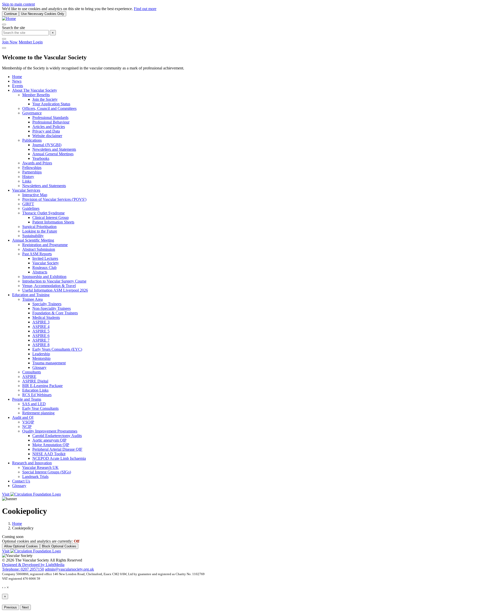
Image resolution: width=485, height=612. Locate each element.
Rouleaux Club (44, 267)
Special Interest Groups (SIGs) (46, 472)
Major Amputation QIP (50, 445)
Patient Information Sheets (53, 222)
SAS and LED (34, 404)
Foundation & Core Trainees (55, 313)
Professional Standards (50, 117)
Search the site (13, 28)
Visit (6, 494)
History (28, 176)
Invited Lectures (45, 258)
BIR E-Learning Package (42, 386)
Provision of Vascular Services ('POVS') (54, 199)
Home (17, 76)
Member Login (31, 42)
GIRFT (28, 204)
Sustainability (33, 236)
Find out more (145, 9)
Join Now (10, 42)
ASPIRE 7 (41, 340)
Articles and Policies (48, 126)
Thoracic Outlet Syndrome (43, 213)
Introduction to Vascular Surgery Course (54, 281)
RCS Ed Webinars (37, 395)
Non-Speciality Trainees (51, 308)
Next (25, 607)
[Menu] (4, 48)
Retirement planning (38, 413)
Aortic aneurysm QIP (49, 440)
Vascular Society (45, 263)
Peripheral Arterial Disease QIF (57, 449)
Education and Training (31, 295)
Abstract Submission (38, 249)
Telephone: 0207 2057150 (23, 569)
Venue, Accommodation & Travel (49, 286)
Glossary (39, 367)
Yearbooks (40, 158)
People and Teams (26, 399)
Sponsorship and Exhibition (44, 276)
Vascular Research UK (40, 467)
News (16, 81)
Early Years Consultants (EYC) (57, 349)
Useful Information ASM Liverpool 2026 (55, 290)
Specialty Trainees (46, 304)
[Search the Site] (4, 24)
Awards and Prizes (37, 163)
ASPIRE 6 (41, 336)
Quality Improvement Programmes (49, 431)
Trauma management (49, 363)
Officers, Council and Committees (49, 108)
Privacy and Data (46, 131)
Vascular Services (26, 190)
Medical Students (46, 317)
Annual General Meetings (53, 154)
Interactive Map (34, 195)
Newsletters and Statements (54, 149)
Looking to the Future (39, 231)
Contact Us (21, 481)
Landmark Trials (35, 476)
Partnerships (32, 172)
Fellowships (31, 167)
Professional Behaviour (50, 122)
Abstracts (39, 272)
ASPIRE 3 (41, 322)
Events (17, 86)
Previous (10, 607)
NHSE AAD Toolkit (48, 454)
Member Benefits (36, 95)
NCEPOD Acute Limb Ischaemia (59, 458)
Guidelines (30, 208)
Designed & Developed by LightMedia (33, 565)
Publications (32, 140)
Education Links (35, 390)
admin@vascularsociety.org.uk (69, 569)
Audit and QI (22, 417)
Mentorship (41, 358)
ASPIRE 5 (41, 331)
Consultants (31, 372)
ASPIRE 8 (41, 345)
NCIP (27, 426)
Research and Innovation (32, 463)
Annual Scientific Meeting (33, 240)
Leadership (41, 354)
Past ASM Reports (37, 254)
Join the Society (45, 99)
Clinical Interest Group (50, 217)
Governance (32, 113)
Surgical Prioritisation (39, 226)
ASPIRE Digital (35, 381)
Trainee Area (32, 299)
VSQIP (28, 422)
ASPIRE (29, 376)
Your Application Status (51, 104)
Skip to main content (18, 4)
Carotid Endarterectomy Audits (57, 436)
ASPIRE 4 (41, 326)
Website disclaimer (47, 136)
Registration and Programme (45, 245)
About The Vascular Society (34, 90)
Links (26, 181)
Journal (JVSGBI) (46, 145)
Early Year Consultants (40, 408)
